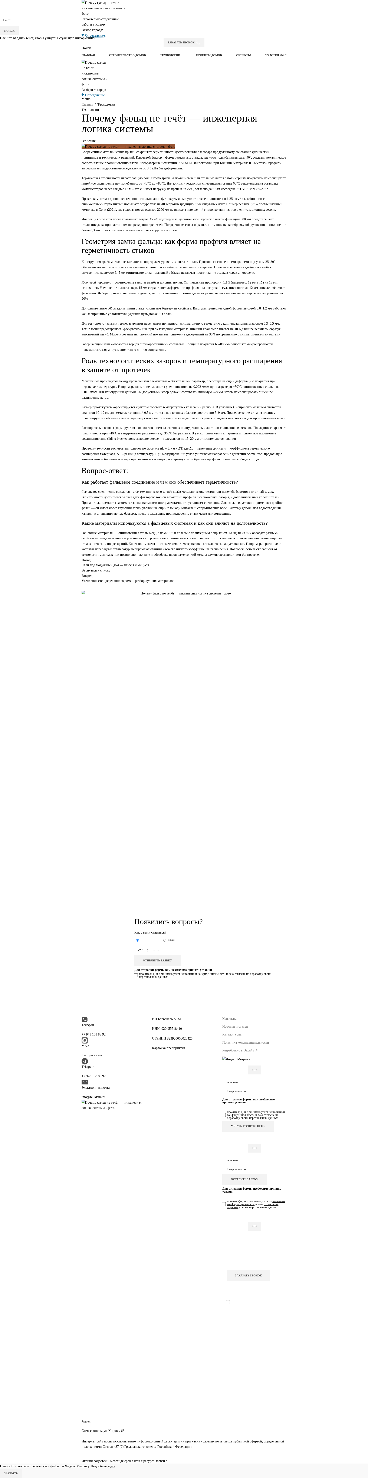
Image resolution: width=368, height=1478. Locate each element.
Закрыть (11, 1473)
